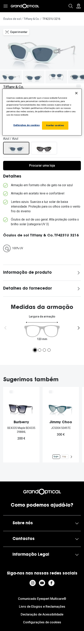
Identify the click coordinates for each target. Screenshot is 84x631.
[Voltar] (5, 328)
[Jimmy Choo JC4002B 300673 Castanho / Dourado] (65, 456)
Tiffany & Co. (32, 18)
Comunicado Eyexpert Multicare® (42, 599)
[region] (42, 112)
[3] (44, 350)
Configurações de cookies (42, 622)
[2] (39, 350)
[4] (49, 350)
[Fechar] (76, 93)
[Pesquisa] (70, 6)
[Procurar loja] (78, 6)
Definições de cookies (26, 125)
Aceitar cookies (55, 125)
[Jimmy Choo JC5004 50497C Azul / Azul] (56, 456)
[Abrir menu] (5, 6)
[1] (35, 350)
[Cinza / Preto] (44, 148)
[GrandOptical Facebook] (51, 583)
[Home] (25, 6)
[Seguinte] (78, 328)
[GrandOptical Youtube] (42, 583)
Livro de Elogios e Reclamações (42, 606)
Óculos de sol (12, 18)
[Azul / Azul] (16, 148)
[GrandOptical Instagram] (32, 583)
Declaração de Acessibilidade (42, 614)
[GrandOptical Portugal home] (42, 491)
